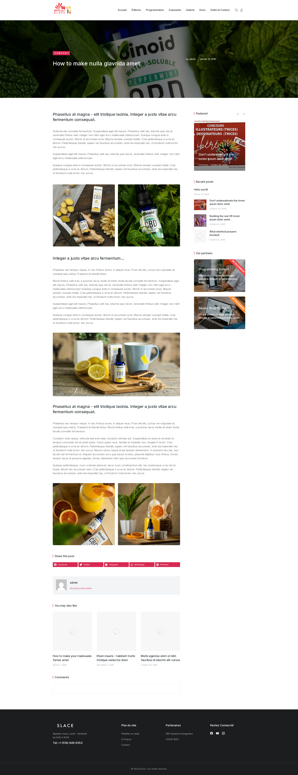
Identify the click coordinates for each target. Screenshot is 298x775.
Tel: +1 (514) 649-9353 (68, 742)
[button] (65, 564)
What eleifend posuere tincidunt (223, 233)
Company (61, 53)
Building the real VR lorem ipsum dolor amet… (225, 217)
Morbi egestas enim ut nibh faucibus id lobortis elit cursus (160, 657)
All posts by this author (81, 588)
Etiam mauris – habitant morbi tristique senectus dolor (116, 657)
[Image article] (72, 631)
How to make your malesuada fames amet (72, 657)
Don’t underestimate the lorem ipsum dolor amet (227, 202)
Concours (203, 164)
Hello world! (201, 189)
